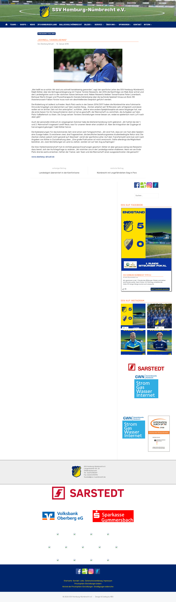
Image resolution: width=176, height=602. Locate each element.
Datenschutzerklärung (94, 581)
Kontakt (137, 25)
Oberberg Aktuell (47, 44)
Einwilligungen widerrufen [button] (104, 587)
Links (82, 581)
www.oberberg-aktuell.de (42, 157)
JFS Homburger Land (47, 25)
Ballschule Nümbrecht (70, 25)
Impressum (108, 581)
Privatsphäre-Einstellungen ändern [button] (88, 584)
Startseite (68, 581)
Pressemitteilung (46, 33)
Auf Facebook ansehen (160, 289)
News (32, 25)
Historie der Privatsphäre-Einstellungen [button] (77, 587)
